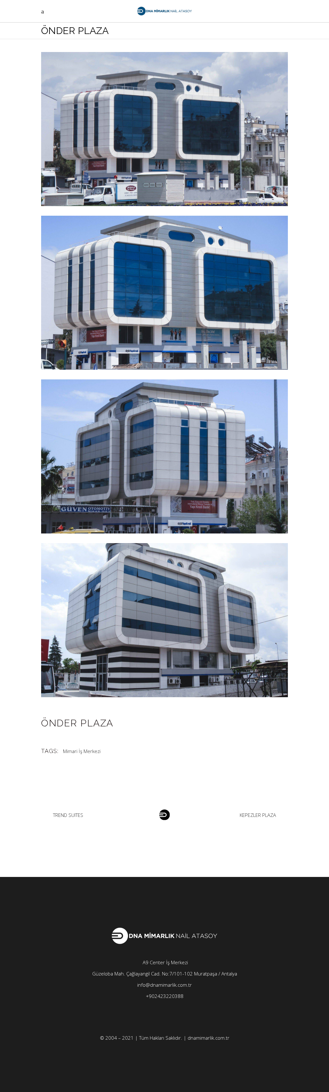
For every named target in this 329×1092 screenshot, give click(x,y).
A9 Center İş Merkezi (164, 962)
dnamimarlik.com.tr (208, 1038)
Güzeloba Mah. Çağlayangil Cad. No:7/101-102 (143, 973)
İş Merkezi (90, 751)
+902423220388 (164, 996)
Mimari (70, 751)
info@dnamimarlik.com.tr (164, 985)
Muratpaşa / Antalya (215, 973)
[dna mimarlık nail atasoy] (164, 129)
